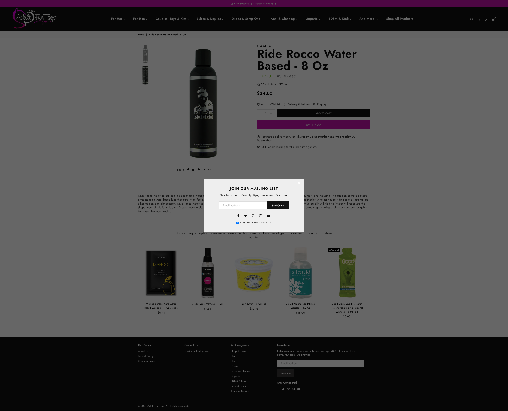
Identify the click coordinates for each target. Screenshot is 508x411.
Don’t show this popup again (256, 222)
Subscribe (278, 205)
